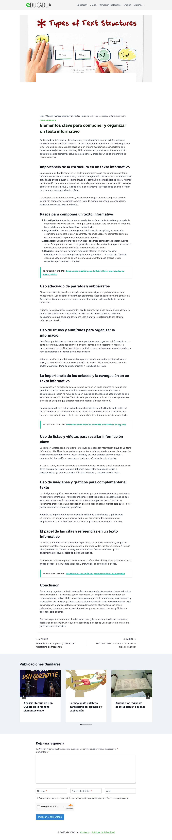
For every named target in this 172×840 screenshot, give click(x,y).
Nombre (42, 791)
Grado (93, 5)
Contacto (84, 832)
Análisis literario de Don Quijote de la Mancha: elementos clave (38, 707)
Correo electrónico (82, 791)
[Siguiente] (148, 696)
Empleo (127, 5)
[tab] (81, 724)
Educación (82, 5)
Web (108, 791)
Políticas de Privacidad (103, 832)
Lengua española (48, 120)
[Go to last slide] (24, 696)
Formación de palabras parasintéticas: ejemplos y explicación (86, 707)
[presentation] (40, 683)
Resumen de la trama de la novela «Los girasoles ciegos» (116, 643)
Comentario (42, 752)
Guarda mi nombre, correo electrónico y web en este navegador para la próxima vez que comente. (84, 798)
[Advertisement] (86, 95)
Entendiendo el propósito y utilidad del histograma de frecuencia (55, 643)
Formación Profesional (110, 5)
